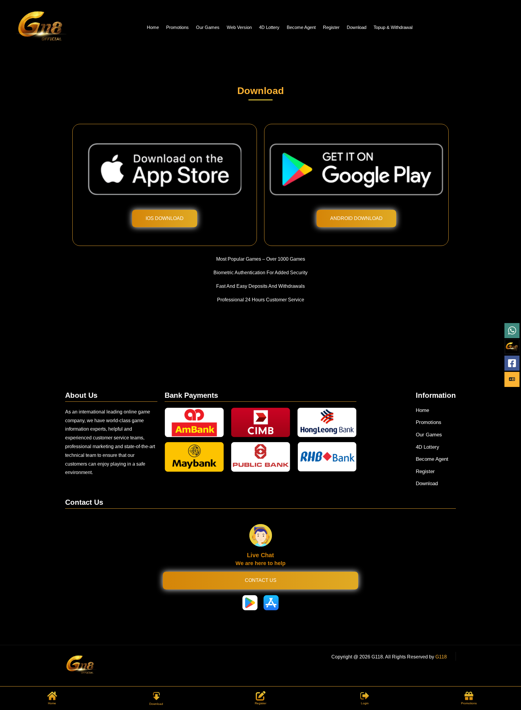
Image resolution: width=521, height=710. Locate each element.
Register (331, 27)
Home (153, 27)
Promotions (177, 27)
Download (356, 27)
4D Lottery (269, 27)
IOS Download (165, 218)
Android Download (356, 218)
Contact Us (260, 580)
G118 (441, 656)
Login (365, 703)
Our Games (207, 27)
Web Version (239, 27)
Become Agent (301, 27)
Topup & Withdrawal (393, 27)
